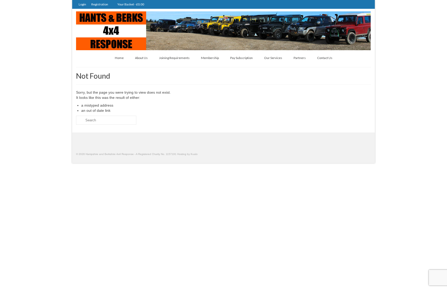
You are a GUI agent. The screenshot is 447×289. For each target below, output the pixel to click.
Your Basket (130, 4)
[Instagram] (351, 4)
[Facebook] (366, 4)
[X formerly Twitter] (359, 4)
